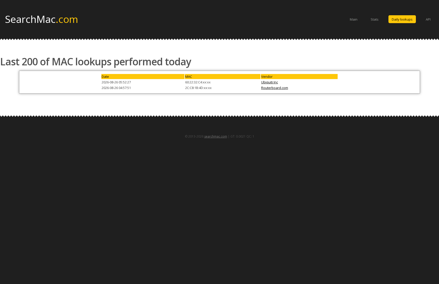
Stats (375, 19)
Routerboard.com (274, 87)
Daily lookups (402, 19)
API (428, 19)
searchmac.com (215, 136)
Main (353, 19)
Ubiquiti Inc (269, 82)
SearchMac (41, 18)
